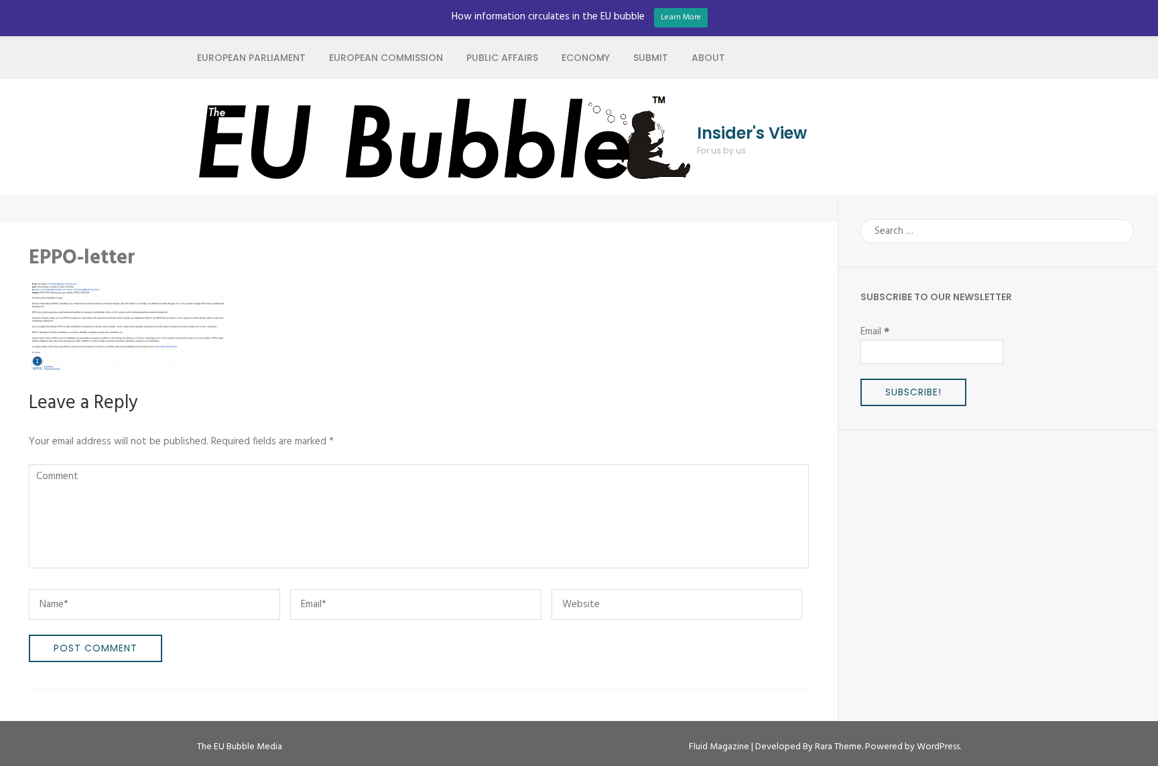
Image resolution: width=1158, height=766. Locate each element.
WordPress (938, 747)
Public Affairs (502, 57)
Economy (586, 57)
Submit (650, 57)
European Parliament (251, 57)
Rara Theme (838, 747)
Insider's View (752, 133)
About (708, 57)
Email (874, 332)
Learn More (681, 17)
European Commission (386, 57)
